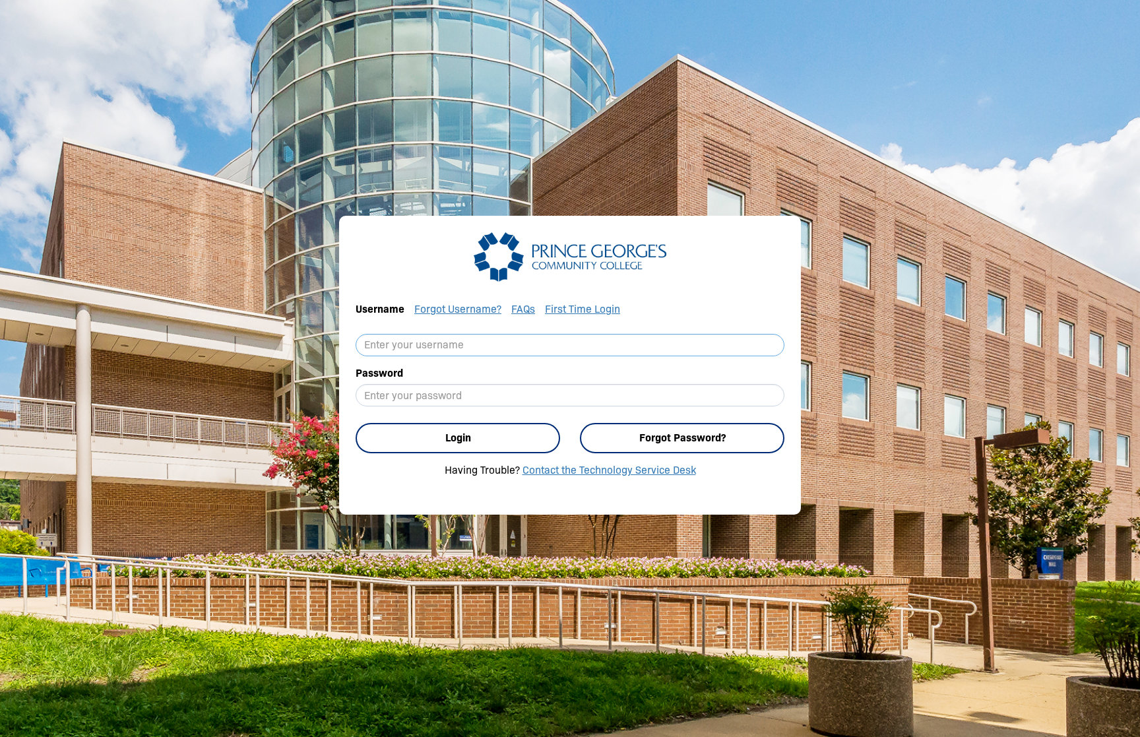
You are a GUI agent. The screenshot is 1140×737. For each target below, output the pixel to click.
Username (380, 309)
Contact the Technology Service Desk (609, 470)
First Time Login (582, 309)
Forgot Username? (457, 309)
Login (458, 438)
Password (379, 373)
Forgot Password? (682, 438)
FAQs (523, 309)
